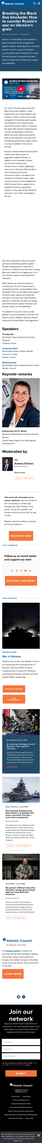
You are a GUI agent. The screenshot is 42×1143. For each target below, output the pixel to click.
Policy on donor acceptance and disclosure (21, 1111)
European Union (20, 917)
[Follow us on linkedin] (30, 571)
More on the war (14, 689)
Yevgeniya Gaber (10, 348)
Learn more (13, 974)
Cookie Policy (26, 1096)
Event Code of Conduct (16, 1118)
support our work (21, 581)
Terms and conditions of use (21, 1100)
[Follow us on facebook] (17, 571)
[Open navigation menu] (39, 3)
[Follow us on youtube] (26, 571)
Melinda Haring (9, 362)
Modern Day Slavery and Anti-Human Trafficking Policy (21, 1115)
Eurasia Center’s (13, 950)
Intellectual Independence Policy (21, 1104)
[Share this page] (23, 997)
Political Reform (29, 478)
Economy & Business (23, 845)
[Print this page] (18, 997)
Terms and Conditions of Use (17, 1065)
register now (21, 536)
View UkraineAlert (14, 699)
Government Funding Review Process (21, 1107)
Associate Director (21, 466)
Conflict (9, 917)
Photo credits (29, 1118)
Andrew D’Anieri (23, 463)
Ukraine (18, 478)
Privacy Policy (16, 1096)
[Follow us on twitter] (12, 571)
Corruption (10, 845)
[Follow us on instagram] (21, 571)
